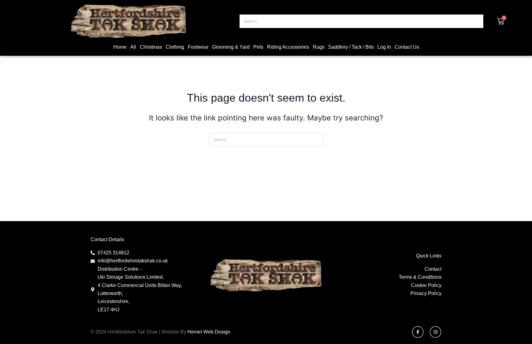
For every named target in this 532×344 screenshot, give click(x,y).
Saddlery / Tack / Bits (351, 47)
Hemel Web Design (208, 331)
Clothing (175, 47)
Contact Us (407, 47)
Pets (258, 47)
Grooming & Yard (231, 47)
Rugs (318, 47)
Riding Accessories (288, 47)
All (133, 47)
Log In (384, 47)
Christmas (151, 47)
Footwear (198, 47)
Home (120, 47)
